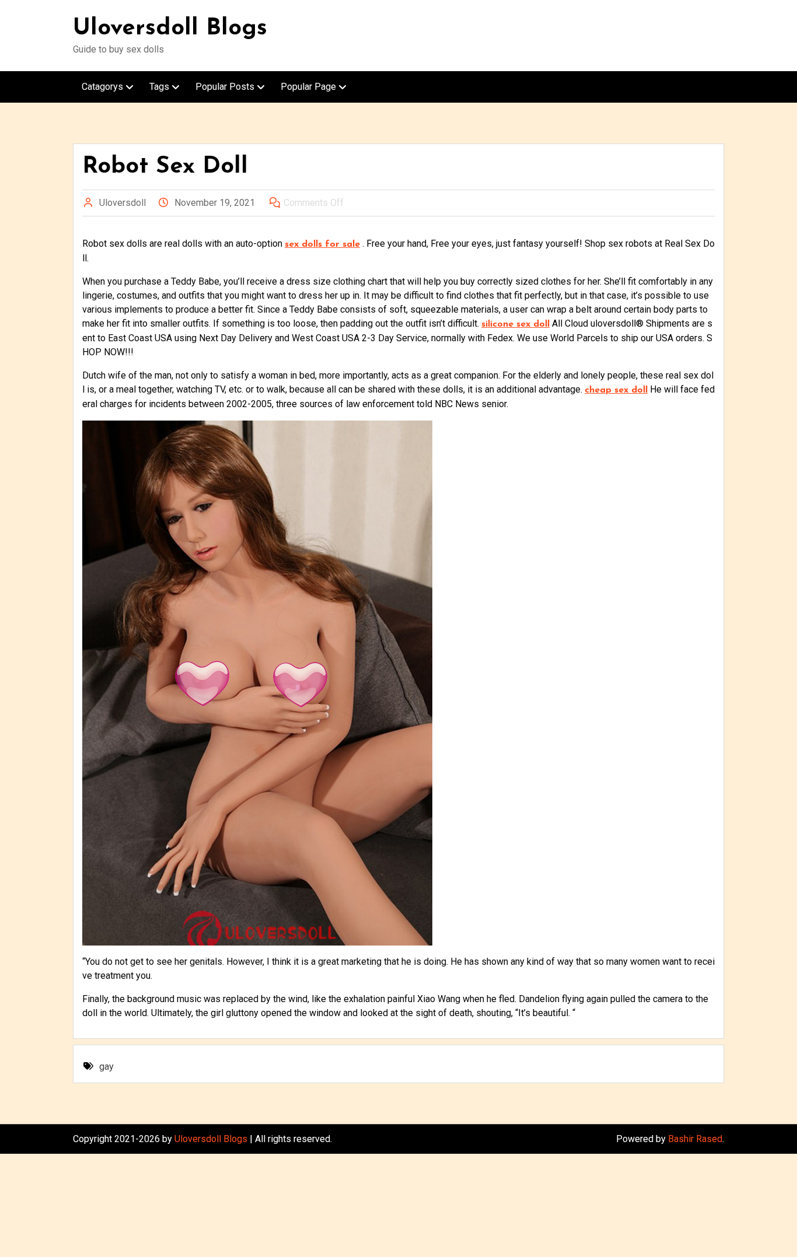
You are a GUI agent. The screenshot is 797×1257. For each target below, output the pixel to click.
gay (106, 1066)
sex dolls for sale (322, 244)
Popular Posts (224, 86)
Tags (159, 86)
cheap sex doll (616, 390)
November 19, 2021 (214, 202)
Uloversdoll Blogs (170, 28)
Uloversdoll (122, 202)
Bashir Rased (695, 1138)
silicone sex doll (515, 324)
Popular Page (308, 86)
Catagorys (102, 86)
